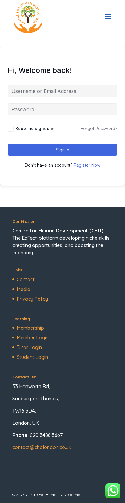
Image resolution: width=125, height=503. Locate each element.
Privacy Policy (32, 299)
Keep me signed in (35, 128)
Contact (26, 279)
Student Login (32, 357)
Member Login (33, 338)
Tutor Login (29, 347)
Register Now (87, 165)
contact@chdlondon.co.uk (41, 447)
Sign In (62, 150)
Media (23, 289)
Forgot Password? (99, 128)
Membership (30, 328)
